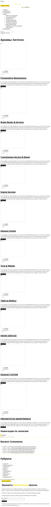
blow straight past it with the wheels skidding (22, 452)
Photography (6, 471)
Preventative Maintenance (13, 78)
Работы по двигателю (11, 15)
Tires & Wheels (8, 265)
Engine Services (8, 192)
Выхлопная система (11, 24)
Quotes (5, 472)
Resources (5, 474)
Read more (3, 86)
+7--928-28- (25, 7)
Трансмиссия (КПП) (11, 17)
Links (4, 468)
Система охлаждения (11, 23)
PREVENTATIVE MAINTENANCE (16, 418)
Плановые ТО (6, 12)
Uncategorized (6, 477)
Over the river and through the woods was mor (23, 449)
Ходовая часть (9, 18)
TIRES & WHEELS (8, 300)
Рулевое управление (11, 21)
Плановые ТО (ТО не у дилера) (14, 26)
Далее (4, 435)
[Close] (11, 481)
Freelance (5, 466)
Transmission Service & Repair (15, 157)
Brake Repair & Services (12, 122)
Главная (5, 9)
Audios (5, 463)
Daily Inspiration (7, 465)
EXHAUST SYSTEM (9, 374)
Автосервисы (6, 29)
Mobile (5, 469)
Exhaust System (8, 231)
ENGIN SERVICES (9, 335)
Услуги (5, 14)
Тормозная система (11, 20)
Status (4, 475)
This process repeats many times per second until (23, 446)
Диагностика (6, 11)
